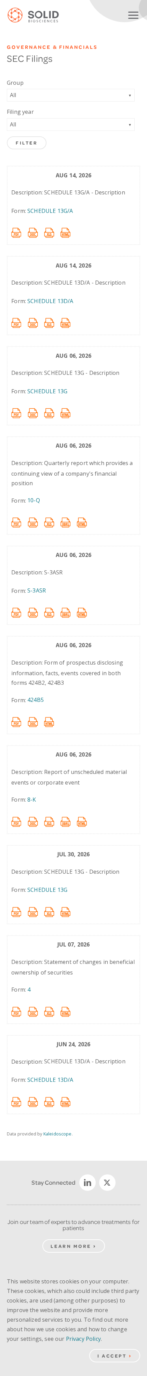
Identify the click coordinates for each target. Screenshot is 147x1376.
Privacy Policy (83, 1339)
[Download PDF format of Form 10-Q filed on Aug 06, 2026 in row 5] (19, 522)
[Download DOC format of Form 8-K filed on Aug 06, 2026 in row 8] (36, 821)
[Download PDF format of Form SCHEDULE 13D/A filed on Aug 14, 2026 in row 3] (19, 322)
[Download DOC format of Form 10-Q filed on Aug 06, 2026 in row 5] (36, 522)
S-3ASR (36, 590)
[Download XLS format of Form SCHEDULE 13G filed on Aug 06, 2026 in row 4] (52, 413)
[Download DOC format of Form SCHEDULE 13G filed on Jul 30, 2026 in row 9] (36, 911)
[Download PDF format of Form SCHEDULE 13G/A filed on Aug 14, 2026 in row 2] (19, 232)
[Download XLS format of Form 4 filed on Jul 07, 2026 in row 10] (52, 1011)
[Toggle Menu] (133, 13)
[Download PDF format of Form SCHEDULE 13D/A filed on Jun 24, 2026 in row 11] (19, 1101)
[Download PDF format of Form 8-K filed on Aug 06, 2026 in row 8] (19, 821)
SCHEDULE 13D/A (50, 301)
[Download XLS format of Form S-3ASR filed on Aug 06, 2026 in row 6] (52, 612)
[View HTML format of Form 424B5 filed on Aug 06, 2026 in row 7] (52, 721)
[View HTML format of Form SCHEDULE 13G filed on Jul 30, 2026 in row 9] (69, 911)
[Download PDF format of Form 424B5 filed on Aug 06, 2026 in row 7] (19, 721)
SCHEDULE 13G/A (50, 211)
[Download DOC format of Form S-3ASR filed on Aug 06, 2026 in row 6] (36, 612)
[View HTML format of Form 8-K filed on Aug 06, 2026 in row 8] (85, 821)
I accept (111, 1355)
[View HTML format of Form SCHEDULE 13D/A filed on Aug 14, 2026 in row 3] (69, 322)
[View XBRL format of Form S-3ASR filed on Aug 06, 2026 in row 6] (69, 612)
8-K (31, 799)
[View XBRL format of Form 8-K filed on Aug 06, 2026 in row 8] (69, 821)
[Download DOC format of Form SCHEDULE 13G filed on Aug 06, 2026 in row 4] (36, 413)
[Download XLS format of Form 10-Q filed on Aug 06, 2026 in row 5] (52, 522)
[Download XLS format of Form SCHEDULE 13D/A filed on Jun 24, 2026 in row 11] (52, 1101)
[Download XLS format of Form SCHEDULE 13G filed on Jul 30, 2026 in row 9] (52, 911)
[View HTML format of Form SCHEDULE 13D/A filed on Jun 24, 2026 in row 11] (69, 1101)
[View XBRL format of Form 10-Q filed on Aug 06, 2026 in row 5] (69, 522)
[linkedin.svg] (87, 1182)
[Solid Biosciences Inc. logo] (38, 15)
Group (15, 82)
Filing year (20, 111)
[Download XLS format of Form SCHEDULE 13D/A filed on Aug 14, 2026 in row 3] (52, 322)
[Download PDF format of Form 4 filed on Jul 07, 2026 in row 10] (19, 1011)
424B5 (35, 700)
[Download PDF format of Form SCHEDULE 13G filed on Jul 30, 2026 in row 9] (19, 911)
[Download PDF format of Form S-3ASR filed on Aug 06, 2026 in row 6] (19, 612)
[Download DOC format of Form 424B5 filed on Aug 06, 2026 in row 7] (36, 721)
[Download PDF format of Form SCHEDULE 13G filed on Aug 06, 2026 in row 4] (19, 413)
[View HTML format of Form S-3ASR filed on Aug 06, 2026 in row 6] (85, 612)
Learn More (71, 1246)
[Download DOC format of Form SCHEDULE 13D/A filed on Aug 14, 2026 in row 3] (36, 322)
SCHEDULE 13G (47, 391)
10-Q (33, 500)
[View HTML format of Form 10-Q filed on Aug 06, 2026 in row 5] (85, 522)
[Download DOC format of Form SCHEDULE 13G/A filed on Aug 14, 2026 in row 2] (36, 232)
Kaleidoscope (57, 1134)
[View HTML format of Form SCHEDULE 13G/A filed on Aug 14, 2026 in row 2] (69, 232)
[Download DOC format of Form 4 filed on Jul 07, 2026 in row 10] (36, 1011)
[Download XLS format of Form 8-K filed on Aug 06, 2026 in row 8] (52, 821)
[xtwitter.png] (107, 1182)
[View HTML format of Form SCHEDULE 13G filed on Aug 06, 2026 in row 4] (69, 413)
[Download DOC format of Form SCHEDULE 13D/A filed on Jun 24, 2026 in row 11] (36, 1101)
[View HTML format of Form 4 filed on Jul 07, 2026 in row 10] (69, 1011)
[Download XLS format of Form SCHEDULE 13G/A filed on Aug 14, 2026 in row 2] (52, 232)
